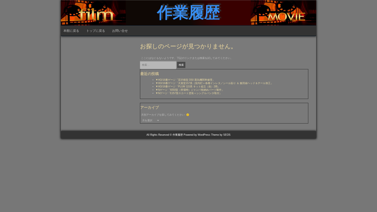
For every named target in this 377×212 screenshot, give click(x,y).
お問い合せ (120, 30)
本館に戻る (71, 30)
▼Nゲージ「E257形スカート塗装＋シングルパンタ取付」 (189, 93)
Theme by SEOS (221, 134)
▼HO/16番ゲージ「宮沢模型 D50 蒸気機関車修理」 (185, 79)
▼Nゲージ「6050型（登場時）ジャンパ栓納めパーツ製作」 (190, 89)
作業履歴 (188, 12)
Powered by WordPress (197, 134)
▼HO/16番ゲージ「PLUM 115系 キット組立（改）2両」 (188, 86)
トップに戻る (95, 30)
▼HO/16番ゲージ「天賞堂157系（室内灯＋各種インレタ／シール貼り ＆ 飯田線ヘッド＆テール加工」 (214, 83)
